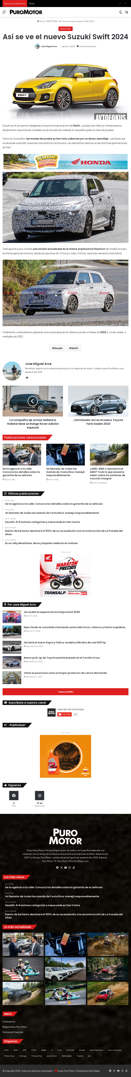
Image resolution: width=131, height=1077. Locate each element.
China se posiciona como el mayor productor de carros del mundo (65, 673)
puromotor (52, 1056)
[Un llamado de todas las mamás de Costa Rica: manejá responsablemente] (65, 454)
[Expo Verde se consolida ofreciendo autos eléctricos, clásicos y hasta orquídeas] (12, 632)
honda (82, 1050)
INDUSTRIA (52, 21)
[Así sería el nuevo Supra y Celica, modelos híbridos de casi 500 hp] (12, 647)
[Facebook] (57, 868)
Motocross (9, 1056)
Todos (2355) (65, 691)
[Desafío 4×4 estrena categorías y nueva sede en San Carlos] (107, 944)
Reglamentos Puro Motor (15, 1026)
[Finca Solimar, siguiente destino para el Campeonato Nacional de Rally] (107, 993)
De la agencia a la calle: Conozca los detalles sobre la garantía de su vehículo (21, 472)
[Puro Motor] (26, 12)
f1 (52, 1050)
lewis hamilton (96, 1050)
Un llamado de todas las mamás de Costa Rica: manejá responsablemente (65, 472)
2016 (15, 1050)
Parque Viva (36, 1056)
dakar (43, 1050)
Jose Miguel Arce (49, 46)
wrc (89, 1056)
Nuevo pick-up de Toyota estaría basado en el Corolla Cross (62, 657)
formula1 (70, 1050)
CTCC (34, 1050)
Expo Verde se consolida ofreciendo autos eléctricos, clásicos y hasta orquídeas (74, 627)
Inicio (42, 21)
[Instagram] (70, 868)
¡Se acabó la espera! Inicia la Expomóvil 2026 (52, 612)
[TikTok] (74, 868)
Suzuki (58, 348)
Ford (59, 1050)
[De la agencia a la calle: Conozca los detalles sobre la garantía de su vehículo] (22, 454)
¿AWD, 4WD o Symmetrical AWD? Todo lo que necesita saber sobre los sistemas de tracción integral (107, 473)
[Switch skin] (120, 13)
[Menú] (4, 13)
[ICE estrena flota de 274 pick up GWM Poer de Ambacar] (65, 969)
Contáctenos (9, 1021)
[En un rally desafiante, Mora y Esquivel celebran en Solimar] (107, 969)
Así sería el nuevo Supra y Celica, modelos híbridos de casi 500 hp (65, 642)
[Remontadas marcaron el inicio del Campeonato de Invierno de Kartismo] (65, 993)
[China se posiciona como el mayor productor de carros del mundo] (12, 677)
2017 (25, 1050)
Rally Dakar (67, 1056)
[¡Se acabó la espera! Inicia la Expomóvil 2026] (12, 616)
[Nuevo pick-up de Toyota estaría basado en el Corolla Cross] (12, 662)
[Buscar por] (126, 13)
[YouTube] (65, 868)
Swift (74, 348)
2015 (6, 1050)
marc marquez (114, 1050)
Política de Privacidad (13, 1032)
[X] (61, 868)
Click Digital (94, 1070)
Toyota (80, 1056)
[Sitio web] (27, 378)
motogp (23, 1056)
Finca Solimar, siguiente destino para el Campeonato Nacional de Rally (63, 3)
